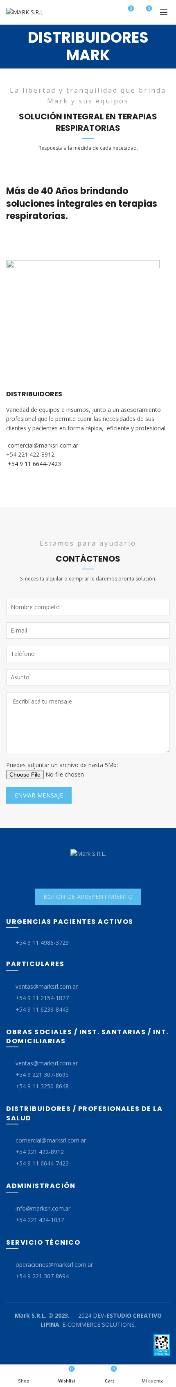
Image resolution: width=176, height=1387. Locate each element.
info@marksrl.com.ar (43, 1208)
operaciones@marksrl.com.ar (54, 1264)
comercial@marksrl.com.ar (51, 1140)
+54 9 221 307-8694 (42, 1276)
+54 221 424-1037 (40, 1220)
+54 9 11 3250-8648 (42, 1086)
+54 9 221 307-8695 (42, 1075)
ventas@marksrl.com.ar (47, 986)
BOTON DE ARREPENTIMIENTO (88, 896)
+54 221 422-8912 (40, 1152)
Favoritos (131, 8)
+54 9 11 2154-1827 (42, 998)
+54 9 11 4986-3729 (42, 942)
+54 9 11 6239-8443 (42, 1009)
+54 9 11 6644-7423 (42, 1163)
